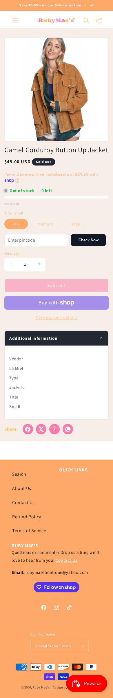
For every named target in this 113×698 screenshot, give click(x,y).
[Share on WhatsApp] (68, 429)
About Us (21, 488)
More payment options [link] (57, 317)
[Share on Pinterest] (54, 429)
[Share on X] (41, 429)
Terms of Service (29, 531)
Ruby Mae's (41, 687)
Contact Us (23, 502)
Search (19, 474)
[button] (15, 20)
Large (77, 225)
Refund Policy (26, 517)
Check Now (89, 240)
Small (19, 225)
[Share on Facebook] (28, 429)
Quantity (11, 253)
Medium (48, 225)
